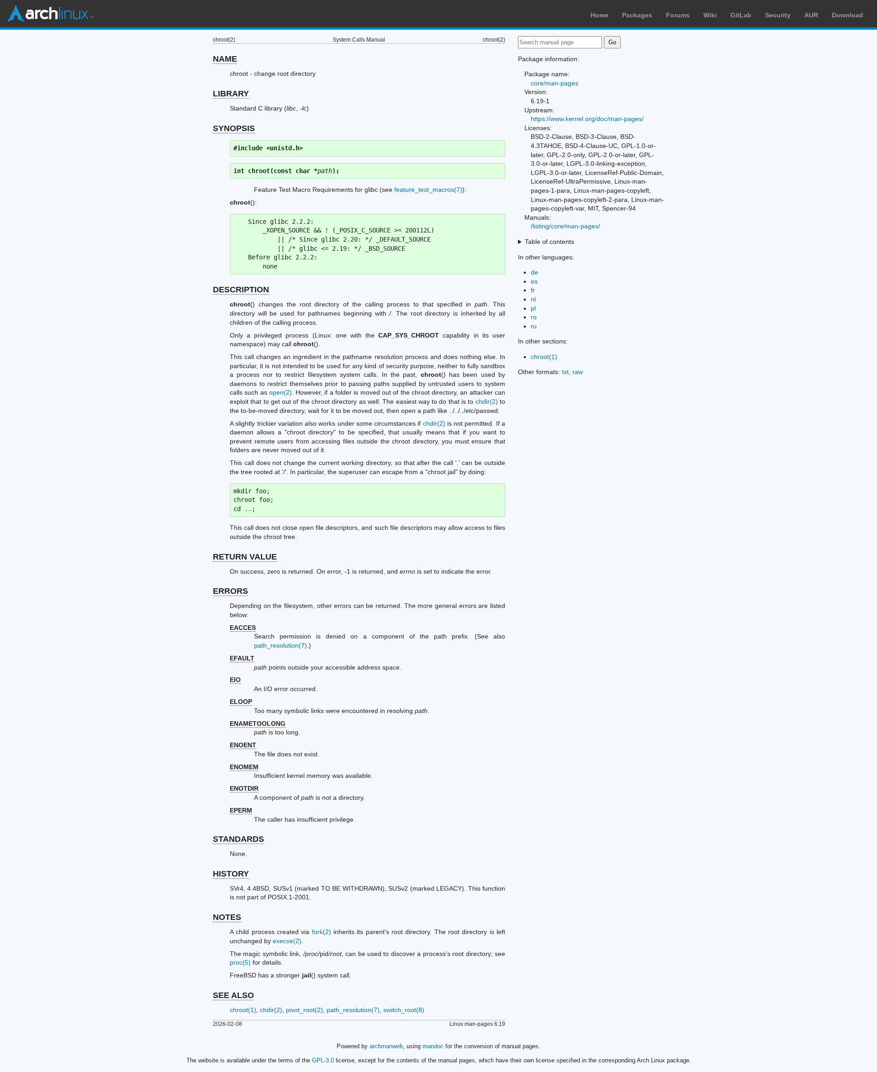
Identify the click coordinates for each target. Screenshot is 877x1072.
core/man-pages (554, 83)
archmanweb (386, 1046)
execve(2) (287, 941)
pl (533, 308)
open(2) (280, 392)
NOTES (227, 917)
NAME (225, 58)
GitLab (740, 15)
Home (599, 15)
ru (534, 326)
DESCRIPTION (241, 289)
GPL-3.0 (323, 1060)
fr (533, 290)
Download (847, 15)
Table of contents (549, 241)
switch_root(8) (403, 1010)
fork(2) (321, 931)
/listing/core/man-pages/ (565, 226)
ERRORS (230, 591)
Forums (678, 15)
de (534, 272)
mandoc (433, 1046)
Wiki (710, 15)
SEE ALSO (233, 995)
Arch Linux (50, 14)
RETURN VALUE (245, 556)
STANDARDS (238, 839)
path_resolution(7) (280, 645)
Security (778, 15)
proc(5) (240, 962)
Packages (637, 15)
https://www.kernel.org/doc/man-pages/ (587, 118)
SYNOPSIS (234, 128)
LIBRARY (231, 93)
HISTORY (231, 873)
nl (533, 299)
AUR (811, 15)
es (534, 281)
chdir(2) (486, 401)
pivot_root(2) (304, 1010)
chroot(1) (243, 1010)
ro (534, 317)
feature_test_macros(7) (428, 189)
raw (577, 371)
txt (565, 371)
